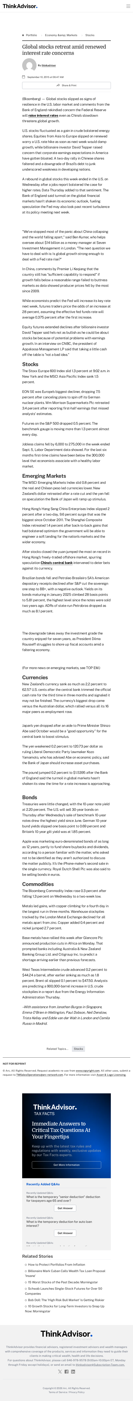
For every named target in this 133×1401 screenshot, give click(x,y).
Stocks (89, 35)
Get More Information (67, 1164)
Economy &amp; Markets (61, 35)
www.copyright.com (88, 1070)
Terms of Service (58, 1392)
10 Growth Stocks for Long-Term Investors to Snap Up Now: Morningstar (64, 1308)
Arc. (65, 1388)
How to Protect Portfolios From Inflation (56, 1264)
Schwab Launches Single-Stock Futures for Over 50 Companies (63, 1291)
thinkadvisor (49, 65)
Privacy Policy (77, 1392)
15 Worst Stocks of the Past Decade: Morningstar (63, 1282)
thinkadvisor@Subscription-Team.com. (100, 1364)
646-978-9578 (76, 1360)
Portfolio (32, 35)
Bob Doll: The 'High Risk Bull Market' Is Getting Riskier (66, 1300)
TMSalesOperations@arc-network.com (39, 1074)
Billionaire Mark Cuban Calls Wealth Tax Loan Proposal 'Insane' (65, 1273)
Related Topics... (57, 1048)
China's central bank (57, 563)
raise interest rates (43, 115)
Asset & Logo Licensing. (111, 1074)
